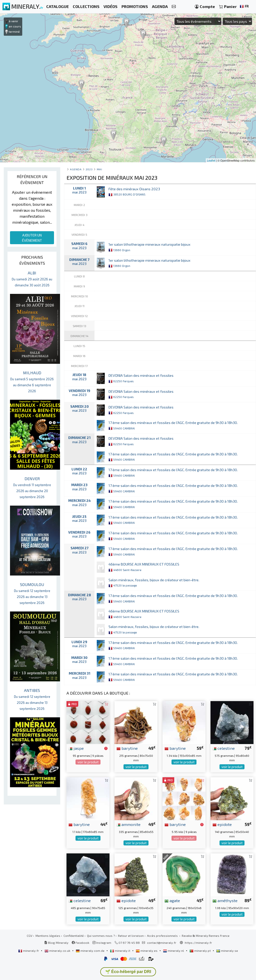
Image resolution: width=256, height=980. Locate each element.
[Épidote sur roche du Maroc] (232, 798)
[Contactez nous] (174, 6)
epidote (224, 824)
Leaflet (211, 160)
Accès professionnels (162, 935)
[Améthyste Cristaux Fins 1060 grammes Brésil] (232, 874)
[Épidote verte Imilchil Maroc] (136, 874)
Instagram (103, 942)
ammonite (130, 824)
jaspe (78, 748)
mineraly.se (229, 950)
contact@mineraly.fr (161, 942)
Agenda (76, 169)
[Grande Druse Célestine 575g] (232, 722)
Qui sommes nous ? (101, 935)
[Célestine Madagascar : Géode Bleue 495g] (88, 874)
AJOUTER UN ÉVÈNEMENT (32, 237)
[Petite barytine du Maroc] (136, 722)
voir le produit (88, 762)
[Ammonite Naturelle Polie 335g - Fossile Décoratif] (136, 798)
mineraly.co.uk (59, 950)
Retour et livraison (131, 935)
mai (99, 169)
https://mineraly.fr (198, 942)
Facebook (82, 942)
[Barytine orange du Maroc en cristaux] (88, 798)
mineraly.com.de (92, 950)
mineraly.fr (31, 950)
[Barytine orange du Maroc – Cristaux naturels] (184, 722)
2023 (89, 169)
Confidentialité (74, 935)
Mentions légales (48, 935)
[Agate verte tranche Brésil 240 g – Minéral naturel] (184, 874)
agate (174, 900)
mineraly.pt (203, 950)
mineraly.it (122, 950)
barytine (129, 748)
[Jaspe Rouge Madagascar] (88, 722)
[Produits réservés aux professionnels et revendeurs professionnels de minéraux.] (106, 749)
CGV (29, 935)
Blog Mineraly (57, 942)
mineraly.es (149, 950)
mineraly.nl (176, 950)
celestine (225, 748)
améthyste (227, 900)
